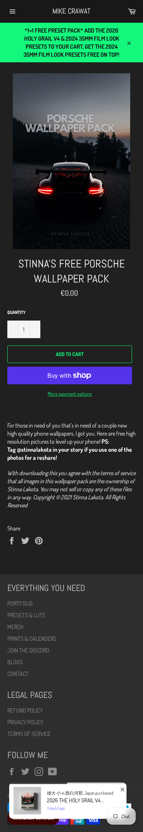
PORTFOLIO (20, 603)
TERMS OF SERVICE (29, 733)
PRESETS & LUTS (26, 615)
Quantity (16, 312)
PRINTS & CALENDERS (31, 638)
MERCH (15, 627)
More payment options (70, 394)
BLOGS (15, 662)
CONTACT (18, 673)
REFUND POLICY (25, 710)
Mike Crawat (71, 11)
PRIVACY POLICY (25, 722)
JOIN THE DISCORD (28, 650)
